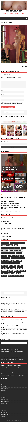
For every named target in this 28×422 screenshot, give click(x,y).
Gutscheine (3, 390)
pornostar (19, 265)
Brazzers (4, 245)
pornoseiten (12, 265)
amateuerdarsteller (20, 243)
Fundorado (4, 250)
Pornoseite (4, 265)
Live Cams (16, 255)
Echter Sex (3, 386)
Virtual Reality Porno (19, 270)
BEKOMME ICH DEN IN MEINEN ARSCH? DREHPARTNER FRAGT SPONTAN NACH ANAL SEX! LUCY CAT (13, 207)
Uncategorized (4, 412)
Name (2, 90)
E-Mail (2, 94)
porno (9, 260)
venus (11, 270)
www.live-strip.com (19, 275)
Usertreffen (5, 270)
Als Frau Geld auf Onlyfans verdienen (9, 223)
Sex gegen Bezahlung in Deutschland (7, 179)
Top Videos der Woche (9, 194)
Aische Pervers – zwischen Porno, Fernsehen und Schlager (19, 187)
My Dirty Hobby (4, 397)
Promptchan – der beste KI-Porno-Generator (11, 217)
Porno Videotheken (5, 401)
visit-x (3, 273)
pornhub (4, 260)
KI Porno (3, 392)
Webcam (10, 275)
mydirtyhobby (14, 258)
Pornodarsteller (4, 405)
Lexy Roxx (4, 255)
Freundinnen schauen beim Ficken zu (10, 203)
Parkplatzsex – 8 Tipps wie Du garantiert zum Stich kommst (13, 359)
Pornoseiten (3, 408)
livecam (10, 255)
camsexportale (5, 248)
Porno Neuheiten (4, 399)
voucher (9, 273)
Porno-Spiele (5, 263)
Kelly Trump (12, 253)
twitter (8, 268)
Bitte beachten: (6, 151)
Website (3, 98)
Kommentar (4, 80)
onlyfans (22, 258)
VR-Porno (4, 275)
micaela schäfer (6, 258)
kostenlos (19, 253)
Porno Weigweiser (17, 420)
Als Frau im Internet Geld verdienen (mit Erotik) (15, 367)
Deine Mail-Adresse (5, 141)
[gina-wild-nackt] (14, 62)
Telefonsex (3, 410)
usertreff (20, 268)
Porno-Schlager (17, 260)
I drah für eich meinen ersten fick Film (10, 211)
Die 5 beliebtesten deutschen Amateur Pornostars (20, 178)
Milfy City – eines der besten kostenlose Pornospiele (12, 226)
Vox (14, 273)
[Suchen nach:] (14, 112)
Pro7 (3, 268)
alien (12, 243)
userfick (14, 268)
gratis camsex (12, 250)
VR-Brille (19, 273)
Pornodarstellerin (14, 263)
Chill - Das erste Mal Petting (8, 201)
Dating (2, 384)
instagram (4, 253)
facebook (17, 248)
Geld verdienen (4, 388)
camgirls (10, 245)
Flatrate (24, 248)
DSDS (12, 248)
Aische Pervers (5, 243)
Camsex (16, 245)
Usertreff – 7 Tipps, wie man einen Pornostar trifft (7, 187)
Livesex (21, 255)
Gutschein (20, 250)
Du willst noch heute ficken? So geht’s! (11, 168)
